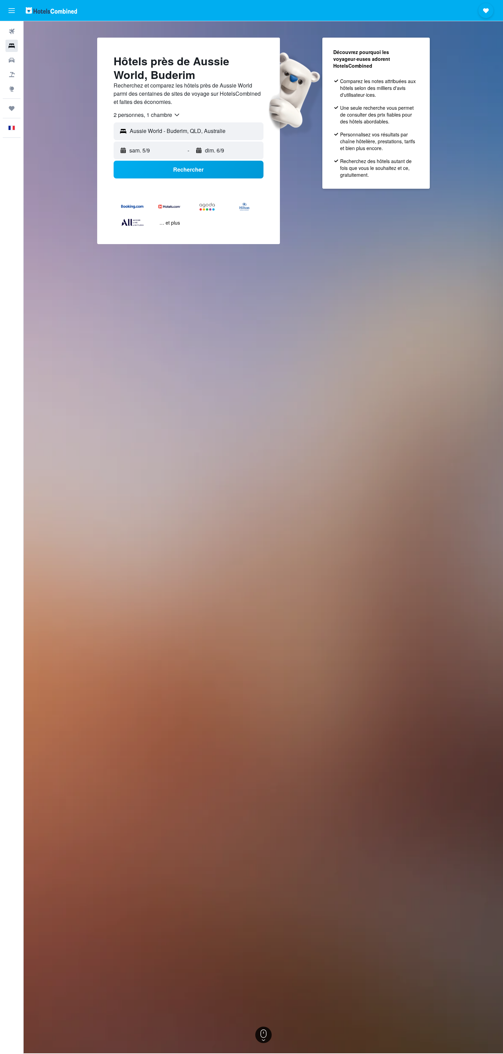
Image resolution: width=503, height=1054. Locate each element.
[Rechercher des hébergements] (12, 46)
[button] (11, 10)
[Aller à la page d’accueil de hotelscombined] (51, 10)
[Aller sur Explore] (12, 89)
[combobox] (147, 114)
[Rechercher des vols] (12, 31)
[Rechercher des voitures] (12, 60)
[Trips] (12, 108)
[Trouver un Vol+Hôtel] (12, 74)
